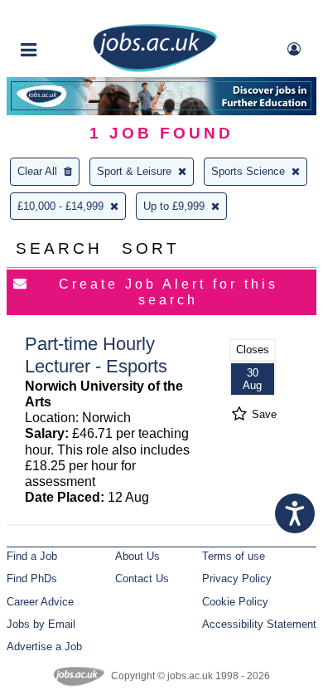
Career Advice (40, 601)
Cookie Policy (235, 601)
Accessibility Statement (259, 624)
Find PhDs (32, 578)
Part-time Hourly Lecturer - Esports (96, 355)
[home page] (155, 68)
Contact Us (142, 578)
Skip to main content (66, 14)
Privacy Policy (237, 578)
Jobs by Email (41, 624)
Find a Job (32, 556)
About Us (137, 556)
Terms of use (233, 556)
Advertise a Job (44, 646)
